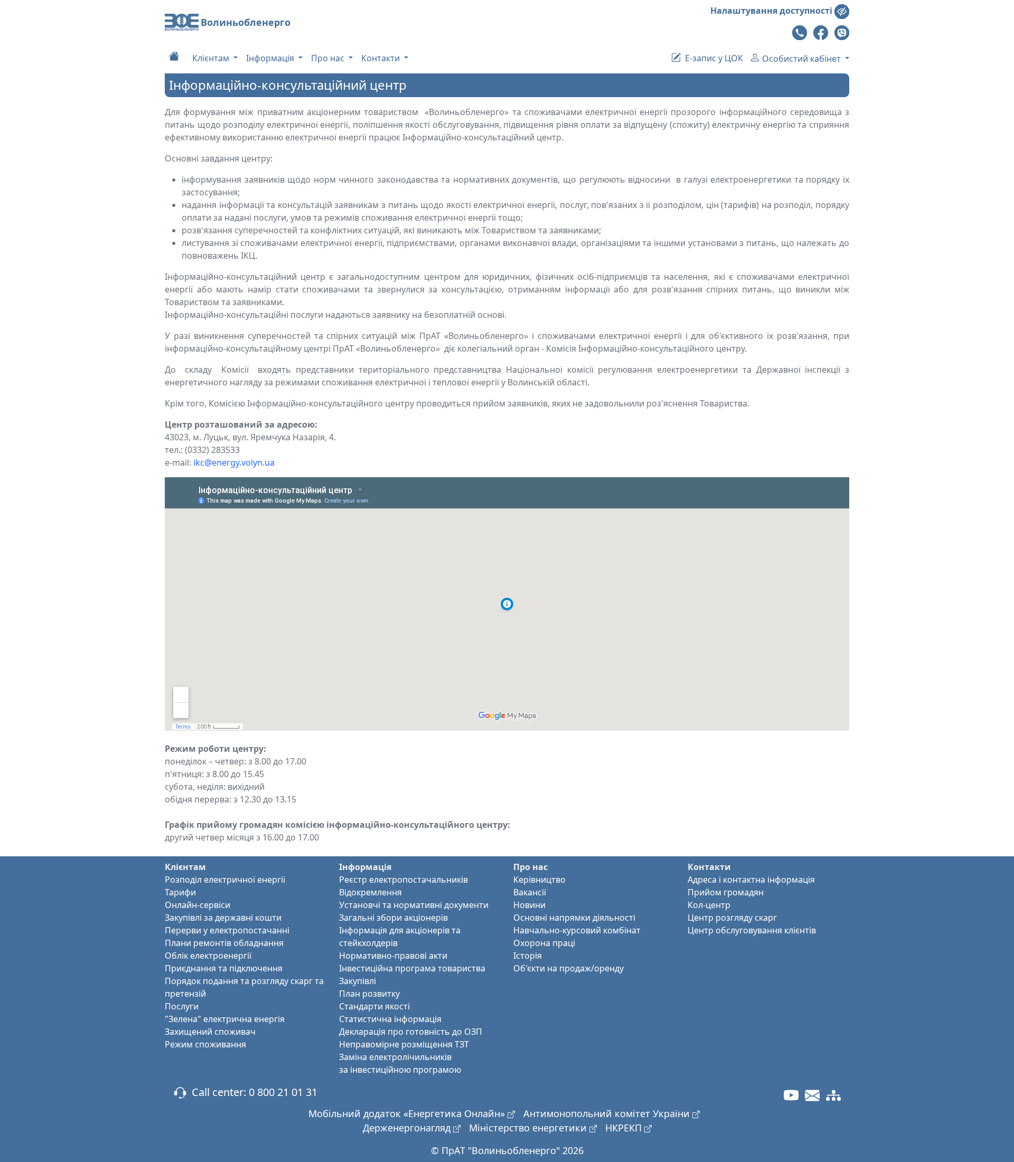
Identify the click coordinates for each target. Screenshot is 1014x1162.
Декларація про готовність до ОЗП (410, 1031)
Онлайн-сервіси (197, 905)
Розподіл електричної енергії (225, 879)
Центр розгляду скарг (732, 917)
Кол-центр (709, 905)
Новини (529, 905)
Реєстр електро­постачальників (403, 879)
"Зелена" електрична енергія (225, 1019)
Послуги (182, 1006)
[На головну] (174, 55)
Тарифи (180, 892)
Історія (527, 955)
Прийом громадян (726, 892)
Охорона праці (544, 943)
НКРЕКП (624, 1127)
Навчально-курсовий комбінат (577, 930)
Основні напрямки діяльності (574, 917)
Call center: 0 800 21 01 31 (251, 1092)
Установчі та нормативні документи (414, 905)
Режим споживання (205, 1044)
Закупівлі (357, 981)
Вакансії (529, 892)
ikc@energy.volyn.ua (234, 462)
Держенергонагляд (408, 1127)
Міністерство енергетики (529, 1127)
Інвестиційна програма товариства (412, 968)
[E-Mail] (812, 1094)
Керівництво (539, 879)
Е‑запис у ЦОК (713, 58)
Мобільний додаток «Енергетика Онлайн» (408, 1113)
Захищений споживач (210, 1031)
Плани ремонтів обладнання (224, 943)
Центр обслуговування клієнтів (752, 930)
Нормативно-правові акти (393, 955)
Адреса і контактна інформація (751, 879)
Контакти (381, 58)
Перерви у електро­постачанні (227, 930)
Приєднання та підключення (224, 968)
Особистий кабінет (802, 58)
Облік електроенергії (208, 955)
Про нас (328, 58)
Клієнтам (211, 58)
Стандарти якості (374, 1006)
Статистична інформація (390, 1019)
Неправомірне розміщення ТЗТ (404, 1044)
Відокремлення (370, 892)
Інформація (271, 58)
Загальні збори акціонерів (393, 917)
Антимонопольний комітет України (607, 1113)
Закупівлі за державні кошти (223, 917)
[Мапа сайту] (833, 1094)
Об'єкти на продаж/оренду (568, 968)
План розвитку (369, 993)
